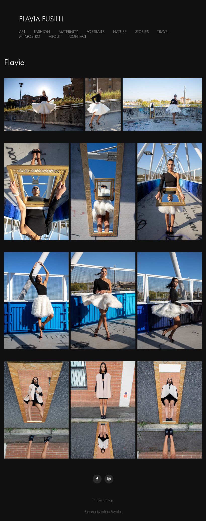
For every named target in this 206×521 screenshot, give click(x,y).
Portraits (95, 31)
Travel (163, 31)
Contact (77, 36)
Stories (142, 31)
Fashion (42, 31)
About (55, 36)
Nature (120, 31)
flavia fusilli (41, 18)
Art (22, 31)
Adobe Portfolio (111, 511)
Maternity (68, 31)
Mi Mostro (29, 36)
